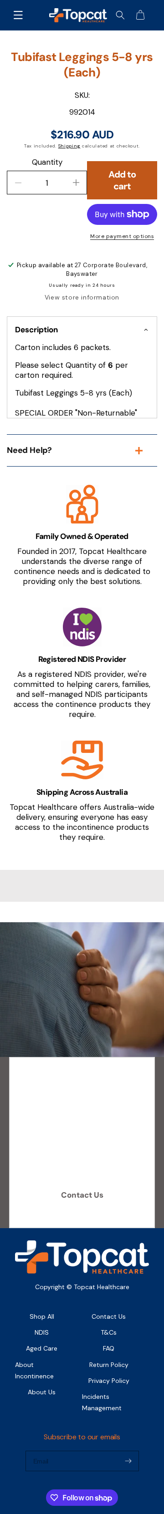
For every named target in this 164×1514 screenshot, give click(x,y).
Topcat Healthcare (101, 1287)
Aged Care (41, 1348)
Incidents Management (102, 1402)
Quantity (47, 162)
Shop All (42, 1316)
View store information (82, 297)
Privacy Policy (108, 1381)
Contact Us (82, 1195)
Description (36, 330)
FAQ (108, 1348)
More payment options (122, 236)
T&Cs (109, 1332)
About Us (42, 1392)
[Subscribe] (128, 1461)
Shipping (69, 146)
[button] (18, 15)
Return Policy (108, 1365)
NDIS (42, 1332)
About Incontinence (34, 1370)
